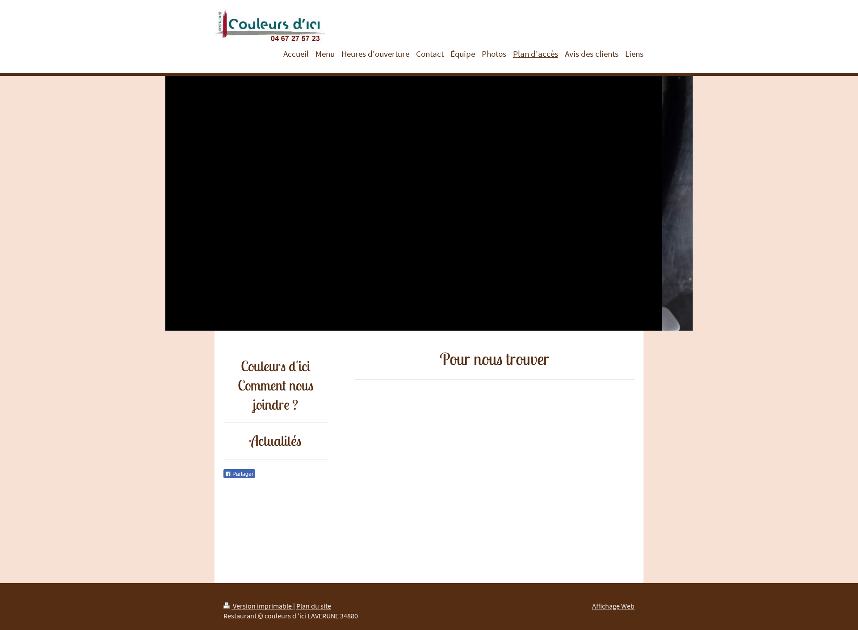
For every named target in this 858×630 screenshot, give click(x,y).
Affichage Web (613, 605)
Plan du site (313, 605)
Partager (242, 474)
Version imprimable (262, 605)
